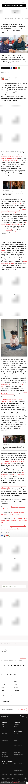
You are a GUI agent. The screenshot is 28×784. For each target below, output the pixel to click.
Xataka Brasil (4, 765)
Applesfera (3, 728)
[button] (11, 78)
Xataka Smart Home (5, 731)
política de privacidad (18, 660)
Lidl (22, 18)
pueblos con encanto (6, 696)
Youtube (15, 665)
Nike (19, 18)
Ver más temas (5, 701)
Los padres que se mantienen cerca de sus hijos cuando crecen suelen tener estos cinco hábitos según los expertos (13, 193)
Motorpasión (17, 743)
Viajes (15, 684)
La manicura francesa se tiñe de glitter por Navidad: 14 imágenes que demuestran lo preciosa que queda (13, 528)
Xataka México (4, 763)
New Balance (13, 18)
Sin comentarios (6, 68)
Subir (22, 716)
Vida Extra (16, 726)
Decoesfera (3, 754)
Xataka (2, 724)
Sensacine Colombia (18, 770)
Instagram (18, 665)
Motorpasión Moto (18, 745)
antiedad (16, 696)
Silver (2, 687)
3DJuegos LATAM (18, 763)
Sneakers (3, 680)
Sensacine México (18, 768)
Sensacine (16, 733)
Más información (15, 782)
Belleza (16, 687)
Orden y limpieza (18, 693)
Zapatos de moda (6, 693)
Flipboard (16, 68)
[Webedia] (5, 717)
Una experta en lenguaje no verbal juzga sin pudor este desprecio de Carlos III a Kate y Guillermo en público (13, 447)
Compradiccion (4, 756)
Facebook (11, 68)
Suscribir (22, 657)
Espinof (16, 735)
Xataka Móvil (4, 726)
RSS (21, 665)
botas (2, 690)
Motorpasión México (18, 774)
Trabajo (3, 684)
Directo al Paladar (5, 743)
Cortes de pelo (18, 690)
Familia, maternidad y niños (12, 532)
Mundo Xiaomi (4, 733)
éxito (21, 532)
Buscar (22, 709)
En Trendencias (6, 190)
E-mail (19, 68)
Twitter (14, 68)
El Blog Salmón (17, 752)
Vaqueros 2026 (14, 643)
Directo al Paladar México (6, 774)
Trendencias (4, 752)
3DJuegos (16, 724)
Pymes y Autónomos (18, 754)
